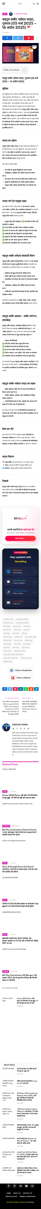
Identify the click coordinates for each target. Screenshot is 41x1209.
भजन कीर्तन (17, 644)
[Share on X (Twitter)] (18, 38)
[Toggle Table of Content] (23, 70)
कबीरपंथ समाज (7, 637)
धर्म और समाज (18, 640)
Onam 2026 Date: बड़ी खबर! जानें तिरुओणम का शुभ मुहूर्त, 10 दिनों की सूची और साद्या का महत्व (27, 1001)
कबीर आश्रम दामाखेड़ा (22, 623)
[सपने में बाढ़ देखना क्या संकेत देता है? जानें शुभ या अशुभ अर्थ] (8, 1071)
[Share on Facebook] (7, 38)
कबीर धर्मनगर (7, 630)
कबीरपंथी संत (18, 637)
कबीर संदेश (16, 633)
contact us (27, 1193)
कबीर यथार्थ (17, 630)
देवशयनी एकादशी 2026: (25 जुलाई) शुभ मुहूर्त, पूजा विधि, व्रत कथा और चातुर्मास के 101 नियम (28, 1127)
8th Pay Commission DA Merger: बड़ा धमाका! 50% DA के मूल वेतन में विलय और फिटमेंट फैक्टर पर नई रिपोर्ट (19, 977)
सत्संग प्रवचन (7, 651)
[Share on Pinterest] (29, 38)
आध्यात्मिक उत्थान (8, 619)
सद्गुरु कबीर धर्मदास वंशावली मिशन (13, 654)
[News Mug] (20, 3)
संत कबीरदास (27, 644)
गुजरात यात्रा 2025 (30, 637)
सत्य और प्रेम (25, 647)
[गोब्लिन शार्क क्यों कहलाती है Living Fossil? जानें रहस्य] (8, 1084)
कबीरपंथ (24, 633)
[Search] (37, 3)
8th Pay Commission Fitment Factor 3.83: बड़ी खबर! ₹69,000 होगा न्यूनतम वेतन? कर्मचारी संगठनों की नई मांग (19, 832)
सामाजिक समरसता (26, 658)
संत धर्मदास (6, 647)
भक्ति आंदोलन (7, 644)
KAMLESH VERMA (21, 14)
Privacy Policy (11, 1196)
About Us (16, 1193)
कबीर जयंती (27, 626)
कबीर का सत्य (17, 626)
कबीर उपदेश (6, 626)
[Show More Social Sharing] (36, 38)
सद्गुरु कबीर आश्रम (20, 651)
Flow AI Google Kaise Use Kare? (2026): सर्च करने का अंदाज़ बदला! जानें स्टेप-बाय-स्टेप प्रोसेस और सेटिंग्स (20, 869)
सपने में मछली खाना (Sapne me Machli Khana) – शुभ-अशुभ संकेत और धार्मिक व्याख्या (26, 1141)
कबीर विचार (6, 633)
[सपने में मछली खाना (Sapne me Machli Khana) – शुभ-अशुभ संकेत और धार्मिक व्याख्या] (8, 1141)
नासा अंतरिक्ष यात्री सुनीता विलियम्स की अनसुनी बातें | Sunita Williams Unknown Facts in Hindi (29, 707)
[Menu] (3, 3)
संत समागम (16, 647)
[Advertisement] (20, 1037)
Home (9, 1193)
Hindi (4, 14)
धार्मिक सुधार (28, 640)
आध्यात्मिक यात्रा (8, 623)
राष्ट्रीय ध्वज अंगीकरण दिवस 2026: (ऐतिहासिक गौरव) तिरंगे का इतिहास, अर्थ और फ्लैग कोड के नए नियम (27, 1170)
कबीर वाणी (26, 630)
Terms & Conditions (27, 1196)
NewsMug (30, 1202)
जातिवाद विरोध (7, 640)
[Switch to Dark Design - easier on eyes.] (33, 4)
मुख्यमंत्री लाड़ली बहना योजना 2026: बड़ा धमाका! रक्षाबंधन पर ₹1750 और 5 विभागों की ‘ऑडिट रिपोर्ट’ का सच (20, 940)
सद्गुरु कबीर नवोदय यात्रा (10, 658)
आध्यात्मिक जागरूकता (22, 619)
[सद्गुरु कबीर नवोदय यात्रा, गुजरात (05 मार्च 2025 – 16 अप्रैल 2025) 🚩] (20, 53)
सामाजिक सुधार (7, 661)
